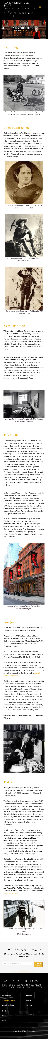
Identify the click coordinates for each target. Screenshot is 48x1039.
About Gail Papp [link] (8, 1000)
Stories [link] (29, 996)
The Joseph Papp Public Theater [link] (18, 14)
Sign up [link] (39, 964)
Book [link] (4, 1011)
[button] (40, 7)
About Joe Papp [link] (8, 1005)
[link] (16, 4)
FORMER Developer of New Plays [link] (21, 985)
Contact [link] (5, 1020)
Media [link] (4, 1015)
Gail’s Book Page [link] (10, 893)
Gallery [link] (29, 1005)
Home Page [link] (6, 996)
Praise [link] (28, 1000)
